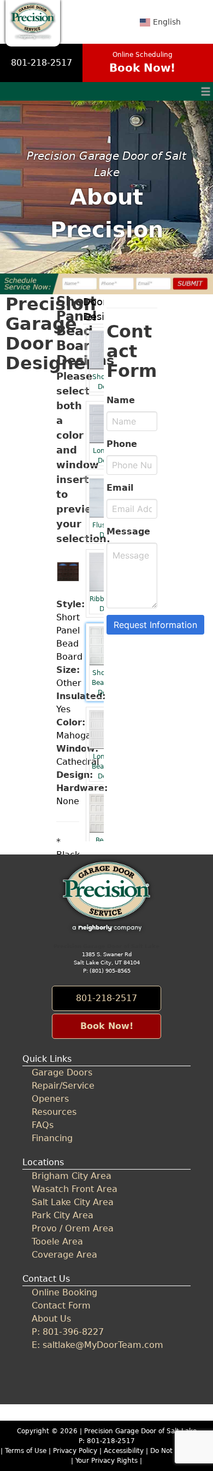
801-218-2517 (41, 62)
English (167, 22)
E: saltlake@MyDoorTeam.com (97, 1345)
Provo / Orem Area (73, 1228)
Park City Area (62, 1215)
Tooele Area (57, 1241)
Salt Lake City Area (73, 1202)
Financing (52, 1138)
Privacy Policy (75, 1451)
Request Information (155, 624)
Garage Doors (62, 1072)
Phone (121, 444)
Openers (50, 1099)
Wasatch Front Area (74, 1189)
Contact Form (61, 1305)
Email (119, 487)
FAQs (43, 1125)
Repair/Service (63, 1085)
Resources (54, 1112)
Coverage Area (64, 1254)
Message (128, 531)
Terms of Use (25, 1451)
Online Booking (64, 1292)
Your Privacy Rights (106, 1460)
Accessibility (124, 1451)
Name (120, 400)
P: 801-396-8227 (68, 1332)
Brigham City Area (71, 1176)
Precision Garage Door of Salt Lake (140, 1431)
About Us (51, 1318)
